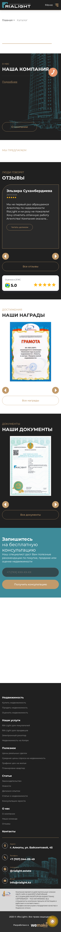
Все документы (30, 514)
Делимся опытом (11, 791)
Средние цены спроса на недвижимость (23, 758)
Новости (6, 786)
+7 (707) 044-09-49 (22, 859)
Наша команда (9, 819)
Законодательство (11, 781)
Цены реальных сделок (14, 753)
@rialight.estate (20, 870)
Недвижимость (13, 697)
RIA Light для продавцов (15, 730)
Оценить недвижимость (15, 712)
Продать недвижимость (15, 708)
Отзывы (6, 824)
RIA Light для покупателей (16, 725)
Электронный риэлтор (14, 735)
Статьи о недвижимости (15, 796)
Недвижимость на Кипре (15, 740)
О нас (6, 808)
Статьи (7, 775)
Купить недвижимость (14, 703)
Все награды (30, 400)
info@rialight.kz (20, 882)
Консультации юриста (14, 801)
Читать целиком (19, 227)
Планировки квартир (13, 768)
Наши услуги (11, 720)
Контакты (8, 831)
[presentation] (5, 256)
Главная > (8, 20)
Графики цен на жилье (14, 763)
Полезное (9, 748)
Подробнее (9, 81)
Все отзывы (30, 266)
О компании (19, 126)
